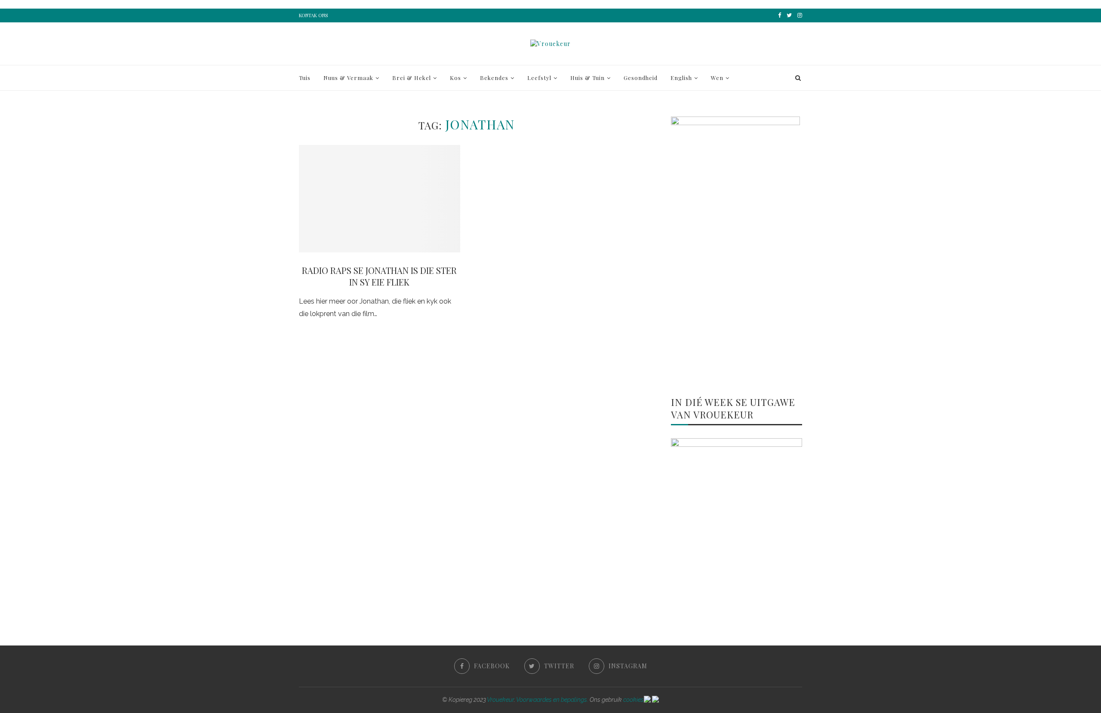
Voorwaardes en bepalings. (552, 699)
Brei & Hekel (411, 77)
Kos (455, 77)
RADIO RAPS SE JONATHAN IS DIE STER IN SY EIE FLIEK (379, 276)
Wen (717, 77)
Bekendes (494, 77)
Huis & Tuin (587, 77)
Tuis (305, 77)
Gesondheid (641, 77)
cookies (633, 699)
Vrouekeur (500, 699)
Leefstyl (539, 77)
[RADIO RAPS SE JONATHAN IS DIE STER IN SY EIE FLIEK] (379, 198)
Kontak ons (313, 15)
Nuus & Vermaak (348, 77)
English (681, 77)
